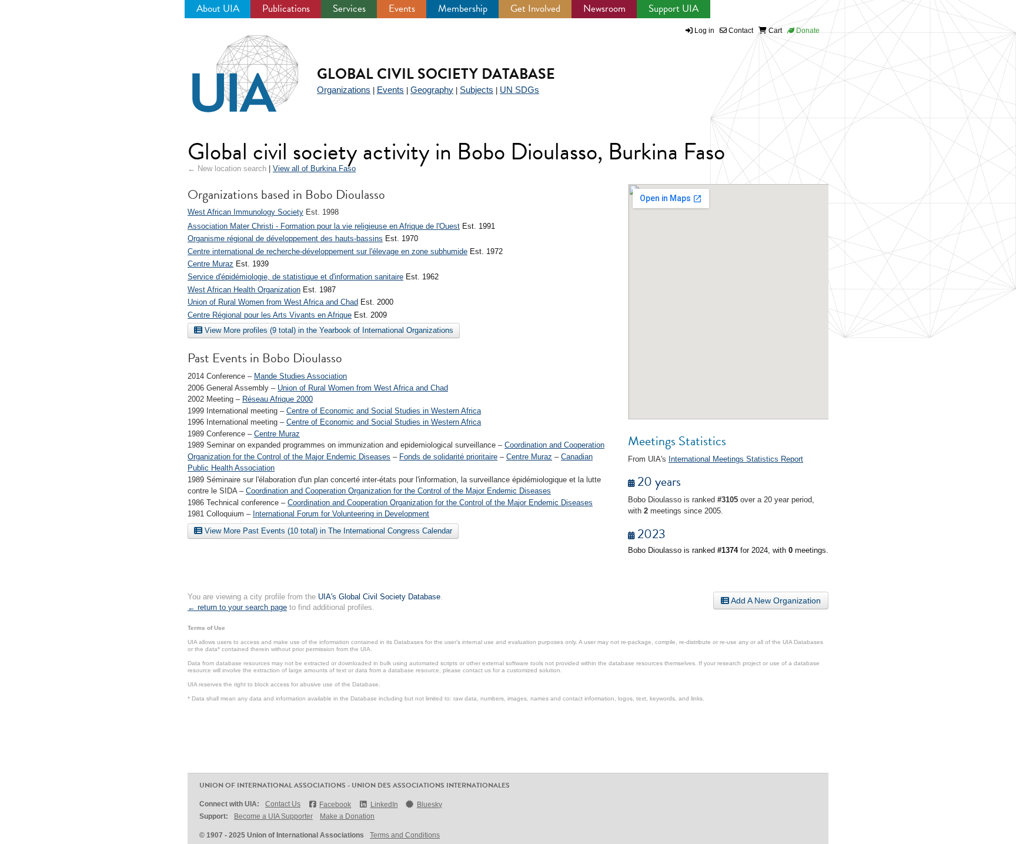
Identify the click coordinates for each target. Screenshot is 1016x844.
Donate (807, 30)
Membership (462, 8)
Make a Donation (347, 816)
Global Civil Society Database (436, 74)
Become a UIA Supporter (273, 816)
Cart (774, 30)
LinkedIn (383, 804)
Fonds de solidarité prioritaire (448, 456)
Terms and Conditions (405, 835)
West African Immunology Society (245, 212)
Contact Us (282, 804)
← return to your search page (237, 607)
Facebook (335, 804)
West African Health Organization (244, 289)
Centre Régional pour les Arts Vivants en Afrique (270, 315)
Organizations (343, 90)
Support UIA (673, 8)
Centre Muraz (210, 263)
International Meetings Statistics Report (736, 459)
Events (402, 8)
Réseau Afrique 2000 (277, 399)
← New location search (227, 168)
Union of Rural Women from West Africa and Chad (273, 302)
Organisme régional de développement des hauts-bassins (285, 238)
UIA (232, 67)
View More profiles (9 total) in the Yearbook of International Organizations (327, 330)
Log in (704, 30)
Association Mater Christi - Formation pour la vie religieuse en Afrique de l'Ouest (324, 226)
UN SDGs (519, 90)
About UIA (217, 8)
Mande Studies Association (300, 376)
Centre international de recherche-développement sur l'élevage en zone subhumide (327, 251)
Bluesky (429, 804)
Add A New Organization (775, 600)
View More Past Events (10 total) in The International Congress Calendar (327, 530)
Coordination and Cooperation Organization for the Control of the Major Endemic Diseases (398, 490)
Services (349, 8)
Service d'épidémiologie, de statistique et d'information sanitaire (295, 276)
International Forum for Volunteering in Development (341, 513)
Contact (740, 30)
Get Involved (535, 8)
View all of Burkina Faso (314, 168)
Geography (431, 90)
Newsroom (604, 8)
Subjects (476, 90)
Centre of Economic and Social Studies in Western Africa (383, 410)
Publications (286, 8)
